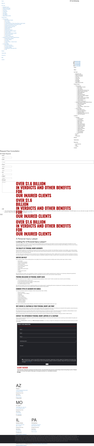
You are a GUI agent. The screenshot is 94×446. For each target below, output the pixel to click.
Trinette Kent (5, 11)
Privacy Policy (28, 361)
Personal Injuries (80, 118)
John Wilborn (5, 14)
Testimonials (4, 53)
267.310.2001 (77, 66)
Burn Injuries (7, 21)
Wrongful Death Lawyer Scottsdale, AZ (57, 436)
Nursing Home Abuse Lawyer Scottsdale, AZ (35, 435)
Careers (3, 59)
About (75, 69)
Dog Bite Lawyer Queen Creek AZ (62, 440)
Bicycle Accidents (81, 120)
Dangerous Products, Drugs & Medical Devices (11, 37)
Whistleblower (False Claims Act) (10, 48)
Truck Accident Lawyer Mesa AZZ (30, 438)
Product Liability (8, 32)
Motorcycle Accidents (8, 29)
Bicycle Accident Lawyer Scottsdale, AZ (30, 436)
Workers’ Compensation (9, 36)
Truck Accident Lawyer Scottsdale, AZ (62, 435)
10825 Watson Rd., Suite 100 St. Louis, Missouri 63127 (21, 408)
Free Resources (78, 143)
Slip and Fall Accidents (9, 34)
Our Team (3, 5)
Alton (76, 134)
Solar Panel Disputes (81, 114)
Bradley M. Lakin (6, 7)
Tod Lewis (4, 12)
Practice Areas (4, 17)
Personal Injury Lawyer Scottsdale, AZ (66, 437)
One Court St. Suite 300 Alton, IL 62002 (20, 425)
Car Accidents (80, 119)
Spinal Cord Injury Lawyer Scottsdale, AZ (52, 437)
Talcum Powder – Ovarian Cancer (11, 41)
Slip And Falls (80, 129)
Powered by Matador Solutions (21, 445)
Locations (76, 115)
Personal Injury (5, 19)
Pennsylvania (77, 135)
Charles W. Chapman (6, 9)
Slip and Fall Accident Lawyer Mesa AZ (55, 438)
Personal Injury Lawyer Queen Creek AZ (48, 440)
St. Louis (76, 133)
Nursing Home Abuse (81, 125)
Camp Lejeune (7, 22)
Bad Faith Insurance (8, 45)
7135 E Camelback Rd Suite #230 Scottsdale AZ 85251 (22, 391)
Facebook (24, 434)
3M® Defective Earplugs (9, 38)
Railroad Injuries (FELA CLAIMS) (10, 33)
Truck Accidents (8, 35)
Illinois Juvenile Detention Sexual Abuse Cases (13, 24)
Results (3, 50)
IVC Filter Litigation (8, 39)
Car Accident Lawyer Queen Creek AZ (34, 440)
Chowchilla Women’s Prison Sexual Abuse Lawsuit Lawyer (15, 23)
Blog (2, 57)
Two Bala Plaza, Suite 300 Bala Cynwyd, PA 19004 (35, 425)
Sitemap (45, 443)
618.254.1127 (19, 431)
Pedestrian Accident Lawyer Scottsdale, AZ (22, 437)
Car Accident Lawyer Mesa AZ (22, 440)
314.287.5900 (77, 63)
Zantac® (6, 42)
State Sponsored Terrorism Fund (10, 25)
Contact (75, 147)
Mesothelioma (7, 28)
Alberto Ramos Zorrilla (7, 15)
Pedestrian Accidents (81, 126)
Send (1, 214)
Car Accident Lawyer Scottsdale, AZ (21, 435)
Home (3, 1)
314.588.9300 (19, 414)
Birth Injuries (80, 121)
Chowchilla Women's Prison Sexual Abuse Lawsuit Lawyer (35, 439)
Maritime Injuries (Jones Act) (10, 26)
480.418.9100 (77, 61)
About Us (3, 3)
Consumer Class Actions (9, 46)
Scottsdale (77, 117)
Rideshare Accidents (81, 128)
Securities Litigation (8, 47)
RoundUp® (7, 40)
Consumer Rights (6, 43)
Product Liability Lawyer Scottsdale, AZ (37, 437)
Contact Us (3, 55)
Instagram (20, 434)
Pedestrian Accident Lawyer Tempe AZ (69, 438)
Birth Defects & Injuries (9, 20)
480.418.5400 (19, 397)
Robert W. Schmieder (6, 8)
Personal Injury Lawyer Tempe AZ (51, 439)
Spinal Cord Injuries (81, 130)
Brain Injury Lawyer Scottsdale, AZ (50, 435)
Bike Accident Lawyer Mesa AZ (42, 438)
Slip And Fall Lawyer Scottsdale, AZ (43, 436)
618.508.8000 (77, 64)
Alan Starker (5, 13)
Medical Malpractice (8, 27)
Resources (76, 142)
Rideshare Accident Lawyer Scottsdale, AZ (71, 436)
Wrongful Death (80, 132)
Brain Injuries (80, 122)
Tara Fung (5, 10)
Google (17, 434)
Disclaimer (40, 443)
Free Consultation (20, 219)
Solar (6, 49)
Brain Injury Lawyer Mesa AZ (63, 439)
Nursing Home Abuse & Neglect (10, 30)
